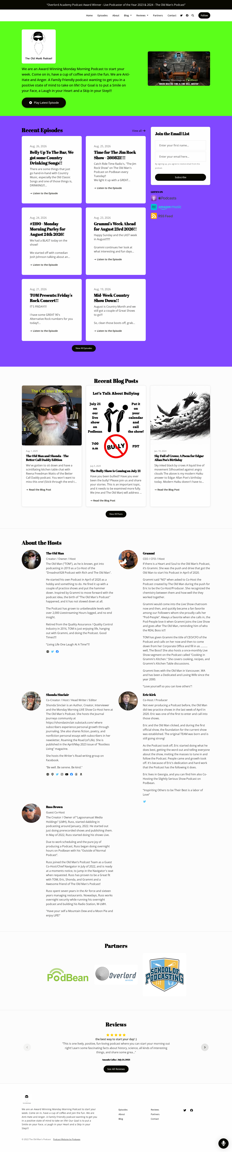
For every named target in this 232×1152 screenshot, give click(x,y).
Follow (204, 15)
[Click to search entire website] (193, 15)
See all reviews (116, 1069)
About (115, 15)
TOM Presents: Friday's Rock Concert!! (51, 297)
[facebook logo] (57, 651)
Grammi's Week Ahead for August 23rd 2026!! (115, 226)
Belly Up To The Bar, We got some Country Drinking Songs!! (52, 157)
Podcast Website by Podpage (66, 1139)
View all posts (116, 514)
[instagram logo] (62, 774)
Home (89, 15)
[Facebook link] (187, 15)
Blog (127, 15)
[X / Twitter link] (181, 15)
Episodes (102, 15)
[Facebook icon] (191, 1110)
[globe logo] (48, 651)
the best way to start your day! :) (116, 1039)
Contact (172, 15)
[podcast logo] (53, 774)
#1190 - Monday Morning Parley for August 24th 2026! (47, 229)
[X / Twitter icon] (184, 1110)
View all (137, 131)
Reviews (141, 15)
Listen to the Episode (45, 193)
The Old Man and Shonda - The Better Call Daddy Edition (47, 458)
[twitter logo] (53, 651)
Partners (158, 15)
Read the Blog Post (40, 489)
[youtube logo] (67, 774)
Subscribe (180, 177)
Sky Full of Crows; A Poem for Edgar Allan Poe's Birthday (179, 458)
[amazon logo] (81, 774)
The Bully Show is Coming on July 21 (115, 471)
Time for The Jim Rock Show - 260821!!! (115, 154)
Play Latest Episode (46, 103)
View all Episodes (84, 348)
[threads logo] (77, 774)
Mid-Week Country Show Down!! (111, 297)
